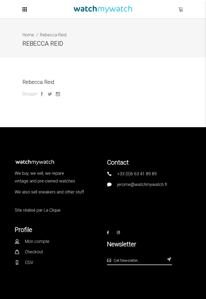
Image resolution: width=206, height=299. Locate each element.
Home (28, 34)
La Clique (52, 210)
